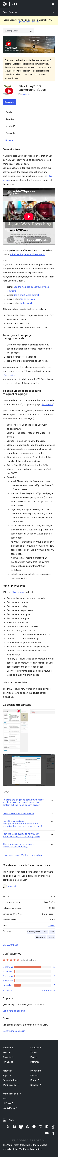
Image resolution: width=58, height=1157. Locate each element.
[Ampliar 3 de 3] (51, 757)
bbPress (8, 1103)
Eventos (34, 1075)
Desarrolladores (10, 1080)
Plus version (9, 375)
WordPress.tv (11, 1085)
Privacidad (8, 1061)
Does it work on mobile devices (18, 813)
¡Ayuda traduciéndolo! (29, 22)
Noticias (7, 1052)
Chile (11, 1120)
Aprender (7, 1070)
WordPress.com (12, 1093)
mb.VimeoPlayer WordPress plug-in (27, 254)
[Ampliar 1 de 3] (24, 713)
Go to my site (26, 303)
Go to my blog (27, 299)
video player (40, 937)
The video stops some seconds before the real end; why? (18, 845)
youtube (51, 937)
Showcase (35, 1047)
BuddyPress (10, 1108)
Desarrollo (11, 133)
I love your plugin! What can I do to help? (23, 855)
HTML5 (44, 932)
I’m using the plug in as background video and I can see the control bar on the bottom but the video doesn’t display (23, 802)
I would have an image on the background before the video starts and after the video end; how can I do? (22, 824)
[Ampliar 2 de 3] (51, 713)
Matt (6, 1098)
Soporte (9, 140)
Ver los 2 (51, 925)
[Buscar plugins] (31, 30)
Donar (34, 1080)
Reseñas (10, 119)
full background (33, 932)
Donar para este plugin (14, 1031)
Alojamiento (8, 1057)
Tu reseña (7, 990)
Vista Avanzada (10, 945)
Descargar (9, 102)
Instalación (11, 126)
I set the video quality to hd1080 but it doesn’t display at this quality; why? (21, 835)
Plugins (33, 1057)
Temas (33, 1052)
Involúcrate (35, 1070)
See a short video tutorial (26, 295)
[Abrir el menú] (53, 4)
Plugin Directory (10, 12)
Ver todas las (48, 990)
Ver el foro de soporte (14, 1010)
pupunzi (26, 94)
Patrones (34, 1061)
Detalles (9, 112)
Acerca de (8, 1047)
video (52, 932)
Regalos (35, 1085)
